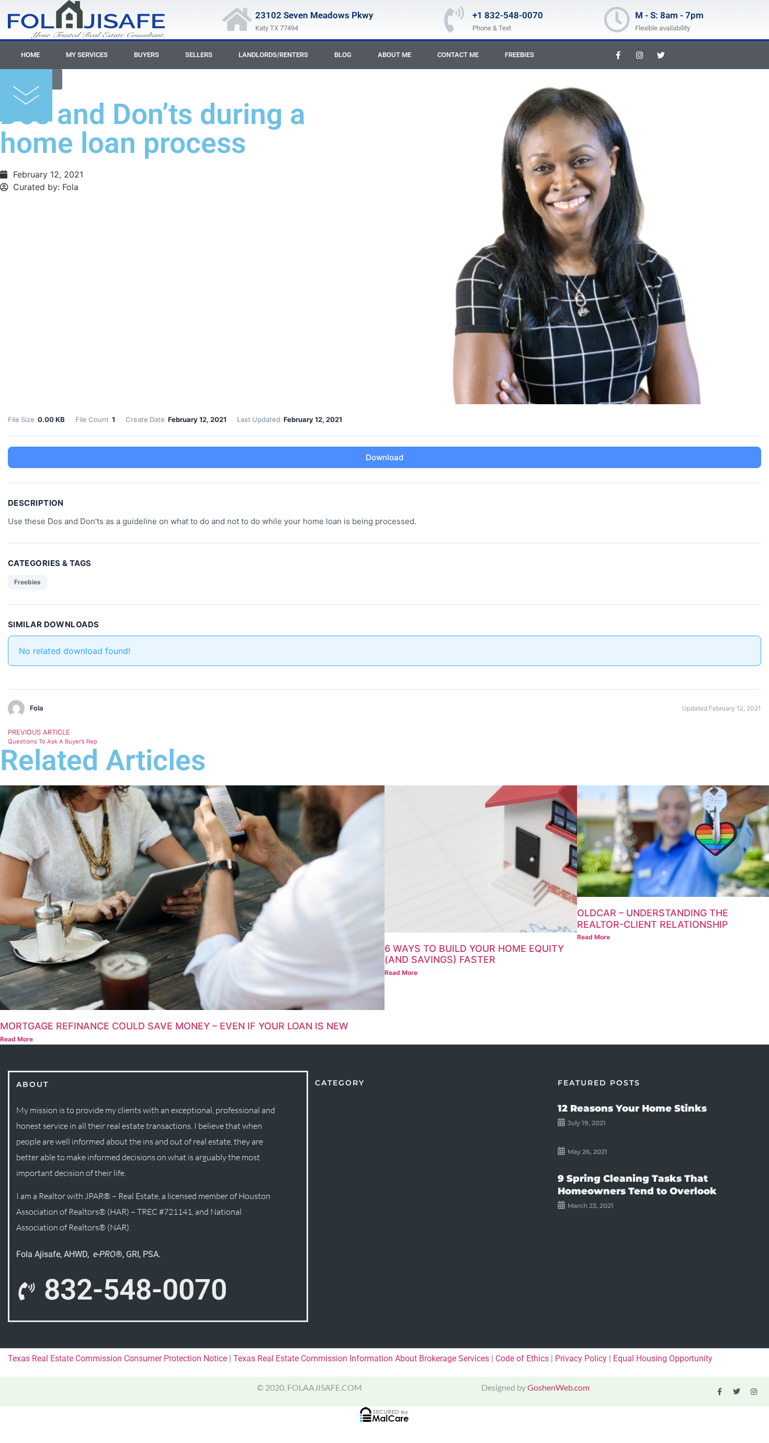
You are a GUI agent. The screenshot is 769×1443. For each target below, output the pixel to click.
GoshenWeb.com (558, 1387)
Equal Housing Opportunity (663, 1358)
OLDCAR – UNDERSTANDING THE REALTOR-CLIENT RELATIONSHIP (652, 918)
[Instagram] (639, 55)
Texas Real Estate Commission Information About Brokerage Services (361, 1358)
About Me (394, 55)
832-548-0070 (135, 1289)
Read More (16, 1039)
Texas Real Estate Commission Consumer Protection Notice (117, 1358)
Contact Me (458, 55)
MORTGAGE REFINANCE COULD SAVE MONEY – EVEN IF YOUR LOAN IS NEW (174, 1025)
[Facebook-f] (618, 55)
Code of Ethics (522, 1358)
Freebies (519, 55)
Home (30, 55)
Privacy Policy (581, 1358)
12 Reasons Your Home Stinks (632, 1108)
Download (384, 457)
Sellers (198, 55)
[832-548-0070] (26, 1292)
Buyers (146, 55)
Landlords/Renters (273, 55)
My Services (87, 55)
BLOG (343, 55)
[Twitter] (661, 55)
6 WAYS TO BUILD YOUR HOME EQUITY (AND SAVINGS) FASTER (474, 954)
